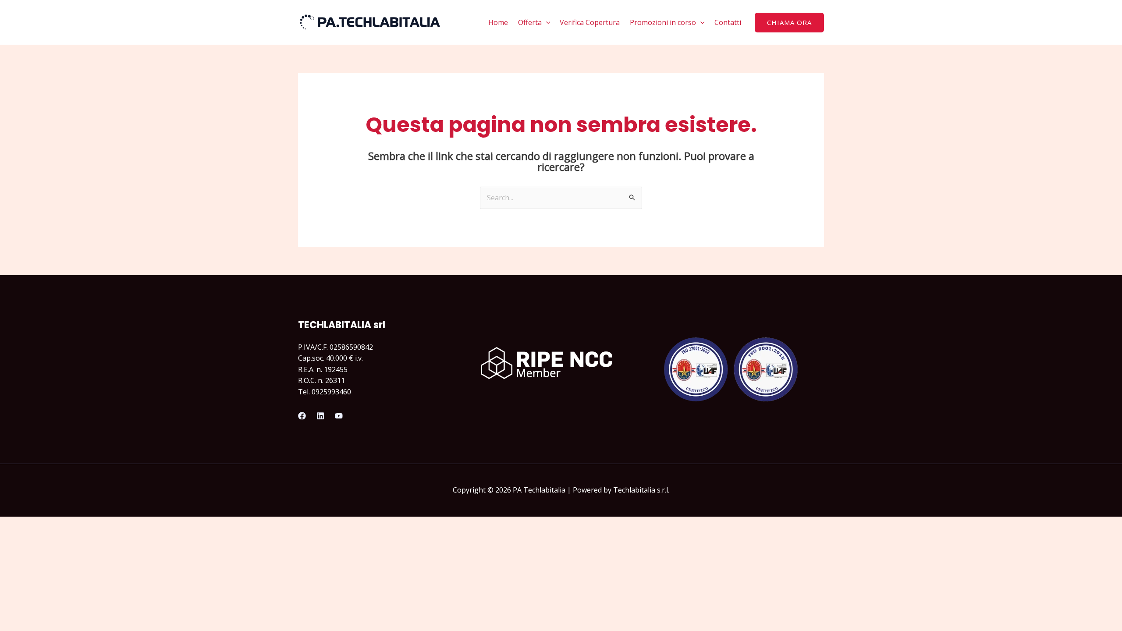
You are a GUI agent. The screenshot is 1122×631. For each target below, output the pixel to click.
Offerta (530, 22)
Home (498, 22)
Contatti (727, 22)
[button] (546, 22)
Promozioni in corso (663, 22)
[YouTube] (339, 416)
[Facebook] (302, 416)
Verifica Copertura (590, 22)
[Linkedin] (320, 416)
